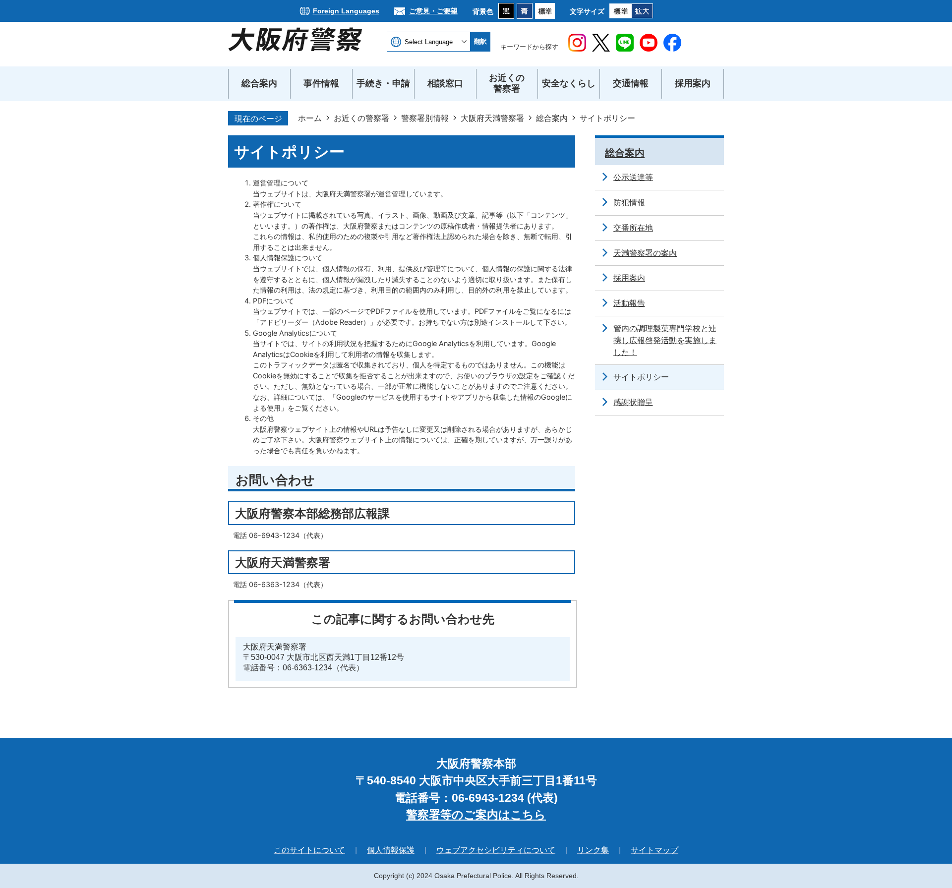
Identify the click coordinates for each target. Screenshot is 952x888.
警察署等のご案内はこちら (476, 814)
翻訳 (480, 41)
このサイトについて (309, 850)
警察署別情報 (425, 118)
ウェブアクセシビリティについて (495, 850)
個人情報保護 (391, 850)
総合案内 (552, 118)
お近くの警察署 (361, 118)
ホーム (310, 118)
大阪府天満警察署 (492, 118)
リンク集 (593, 850)
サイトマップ (654, 850)
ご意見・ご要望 (433, 11)
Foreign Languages (346, 11)
